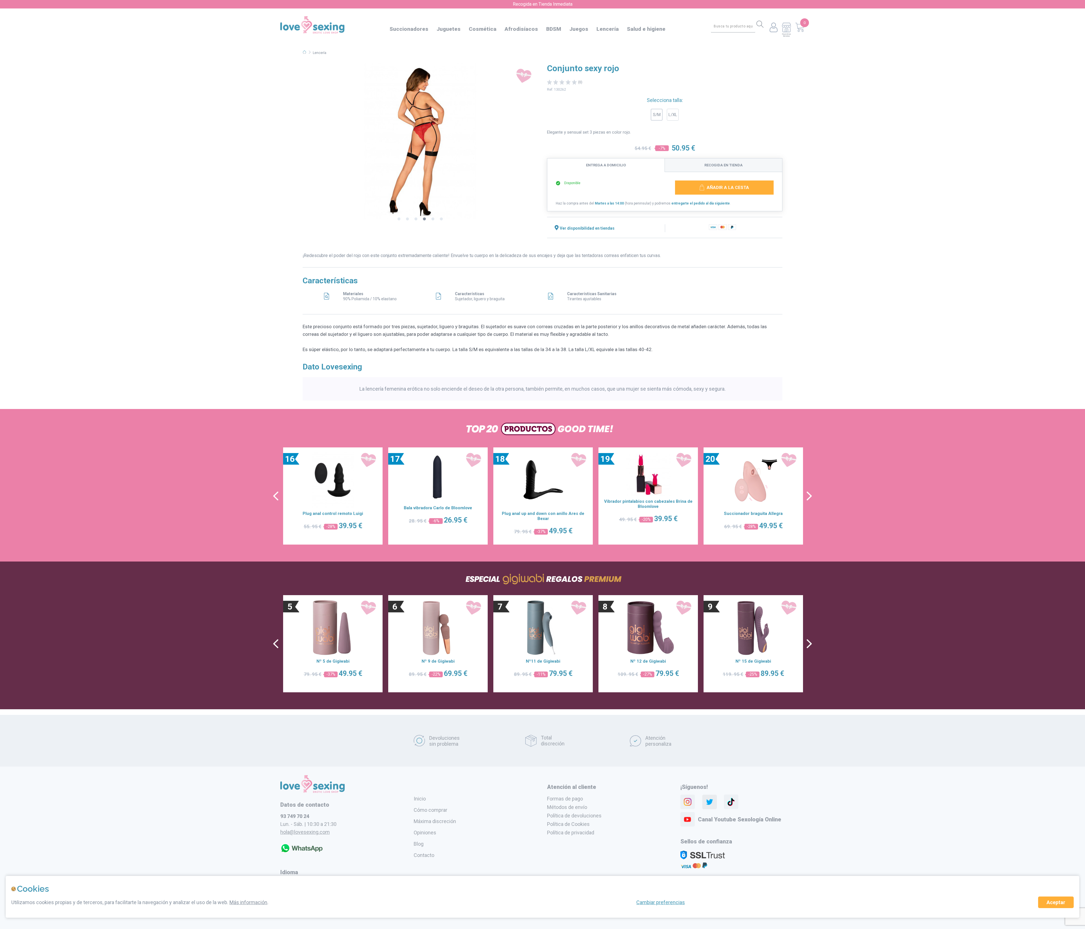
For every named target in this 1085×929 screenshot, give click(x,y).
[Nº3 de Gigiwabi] (543, 627)
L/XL (673, 114)
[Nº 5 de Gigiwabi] (753, 627)
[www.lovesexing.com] (312, 791)
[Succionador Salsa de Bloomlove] (648, 480)
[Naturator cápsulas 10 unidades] (333, 480)
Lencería (607, 29)
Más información (248, 902)
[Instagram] (687, 802)
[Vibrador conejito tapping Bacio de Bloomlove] (753, 480)
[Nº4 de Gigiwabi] (648, 627)
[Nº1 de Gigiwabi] (333, 627)
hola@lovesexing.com (305, 832)
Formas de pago (565, 799)
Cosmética (482, 29)
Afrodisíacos (521, 29)
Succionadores (409, 29)
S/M (657, 114)
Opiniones (425, 833)
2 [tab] (407, 219)
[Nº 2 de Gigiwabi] (438, 627)
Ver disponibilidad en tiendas (587, 228)
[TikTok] (731, 802)
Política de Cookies (568, 824)
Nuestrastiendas (786, 35)
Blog (419, 844)
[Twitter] (709, 802)
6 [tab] (441, 219)
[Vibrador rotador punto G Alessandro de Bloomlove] (543, 480)
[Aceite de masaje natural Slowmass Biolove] (438, 480)
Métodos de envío (567, 807)
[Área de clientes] (773, 28)
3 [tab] (416, 219)
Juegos (578, 29)
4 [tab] (424, 219)
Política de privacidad (570, 833)
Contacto (424, 855)
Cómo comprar (430, 810)
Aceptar (1056, 902)
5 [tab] (433, 219)
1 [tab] (399, 219)
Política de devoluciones (574, 816)
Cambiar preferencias (660, 902)
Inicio (420, 799)
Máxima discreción (435, 821)
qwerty (809, 496)
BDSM (553, 29)
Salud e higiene (646, 29)
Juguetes (449, 29)
